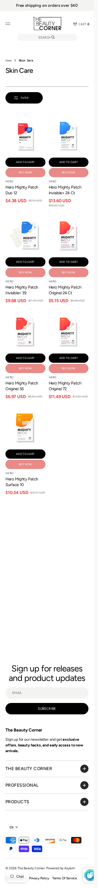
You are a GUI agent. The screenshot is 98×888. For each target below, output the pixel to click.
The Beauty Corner (31, 868)
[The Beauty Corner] (47, 23)
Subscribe (47, 709)
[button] (8, 23)
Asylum (69, 868)
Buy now (25, 172)
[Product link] (25, 137)
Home (8, 60)
